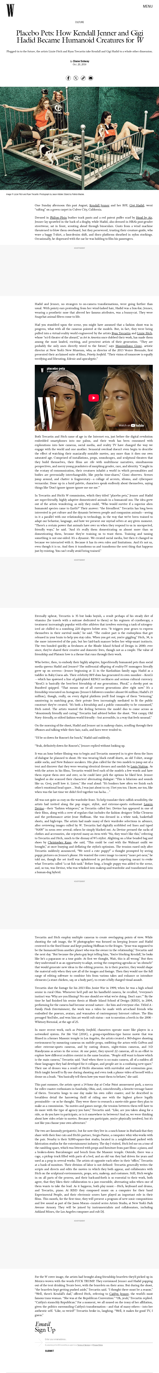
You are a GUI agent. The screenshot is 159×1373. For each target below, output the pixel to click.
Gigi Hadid (136, 206)
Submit (49, 1350)
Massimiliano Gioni (129, 346)
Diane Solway (81, 61)
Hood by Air (144, 218)
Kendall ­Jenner (99, 206)
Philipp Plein (58, 218)
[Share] (68, 78)
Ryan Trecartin (121, 333)
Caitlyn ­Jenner (119, 1294)
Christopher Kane (59, 843)
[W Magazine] (10, 10)
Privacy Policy (98, 1345)
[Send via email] (90, 78)
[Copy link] (83, 78)
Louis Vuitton (139, 767)
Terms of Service (83, 1345)
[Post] (75, 78)
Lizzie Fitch (144, 333)
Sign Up (45, 1326)
